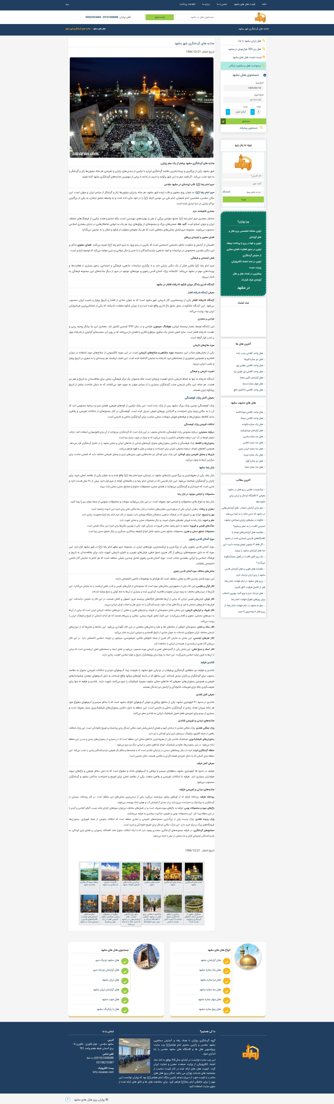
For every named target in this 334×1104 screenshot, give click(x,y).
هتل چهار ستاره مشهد (209, 999)
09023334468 (93, 17)
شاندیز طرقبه (207, 662)
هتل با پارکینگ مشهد (108, 1009)
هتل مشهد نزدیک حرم (107, 960)
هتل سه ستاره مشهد (210, 990)
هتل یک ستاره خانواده (252, 424)
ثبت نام (226, 191)
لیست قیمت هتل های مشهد (247, 57)
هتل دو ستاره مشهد (210, 980)
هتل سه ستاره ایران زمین (250, 449)
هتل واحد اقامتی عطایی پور (249, 365)
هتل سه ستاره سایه (254, 467)
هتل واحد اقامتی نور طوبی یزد (248, 372)
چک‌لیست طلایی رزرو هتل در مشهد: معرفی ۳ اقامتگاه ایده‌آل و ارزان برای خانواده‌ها (246, 496)
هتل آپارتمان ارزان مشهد (106, 990)
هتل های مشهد (99, 29)
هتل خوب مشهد (110, 999)
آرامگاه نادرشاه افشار (197, 293)
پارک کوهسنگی (193, 398)
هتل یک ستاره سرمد (253, 455)
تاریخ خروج (259, 95)
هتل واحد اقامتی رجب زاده (249, 353)
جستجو (246, 121)
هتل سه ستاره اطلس (253, 443)
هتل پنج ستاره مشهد (210, 1009)
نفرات (258, 106)
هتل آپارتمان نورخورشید (251, 430)
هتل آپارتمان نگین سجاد (251, 378)
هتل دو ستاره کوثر (254, 461)
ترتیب (245, 106)
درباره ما (206, 4)
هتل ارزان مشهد (110, 980)
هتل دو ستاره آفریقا (253, 359)
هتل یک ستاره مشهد (210, 970)
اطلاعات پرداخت (187, 4)
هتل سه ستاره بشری (253, 437)
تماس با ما (222, 4)
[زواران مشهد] (251, 1052)
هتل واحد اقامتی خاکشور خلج (248, 390)
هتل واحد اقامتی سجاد (251, 418)
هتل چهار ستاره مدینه (252, 384)
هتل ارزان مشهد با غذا (250, 41)
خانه (264, 4)
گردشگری (197, 163)
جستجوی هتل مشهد (245, 75)
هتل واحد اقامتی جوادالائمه (249, 412)
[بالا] (67, 1100)
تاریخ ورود (259, 83)
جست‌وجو (160, 17)
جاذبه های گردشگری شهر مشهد (194, 43)
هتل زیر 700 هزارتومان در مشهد (245, 49)
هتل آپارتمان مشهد (211, 960)
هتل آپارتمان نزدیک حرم (106, 970)
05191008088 (110, 17)
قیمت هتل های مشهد (244, 4)
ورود (67, 4)
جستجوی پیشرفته (249, 128)
